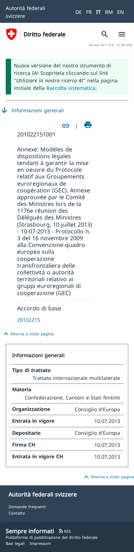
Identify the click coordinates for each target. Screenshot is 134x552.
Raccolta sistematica (70, 87)
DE (78, 12)
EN (120, 12)
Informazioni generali (32, 110)
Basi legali (15, 543)
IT (98, 12)
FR (89, 12)
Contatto (17, 513)
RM (109, 12)
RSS (64, 531)
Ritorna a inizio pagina (28, 334)
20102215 (28, 319)
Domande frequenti (27, 506)
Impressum (40, 543)
